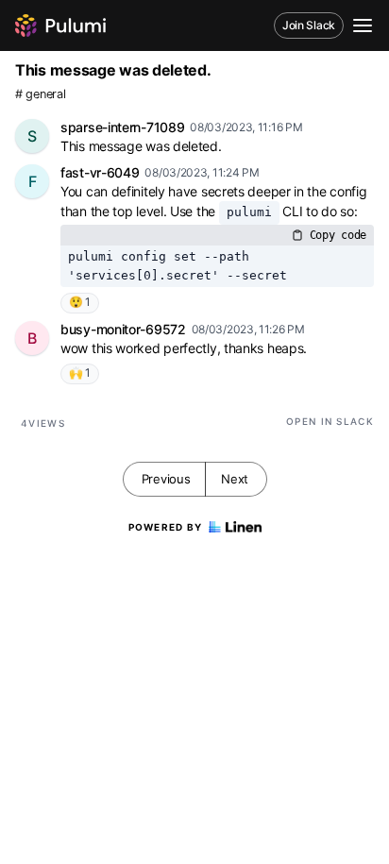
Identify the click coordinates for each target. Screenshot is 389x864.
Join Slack (308, 25)
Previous (166, 478)
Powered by (165, 527)
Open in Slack (330, 421)
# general (40, 94)
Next (234, 478)
